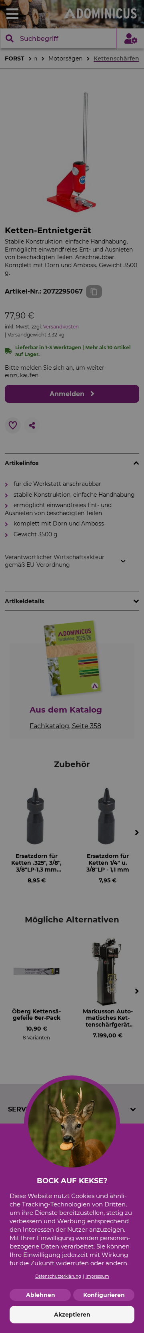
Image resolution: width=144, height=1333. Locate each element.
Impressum (97, 1276)
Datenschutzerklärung (58, 1276)
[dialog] (72, 666)
